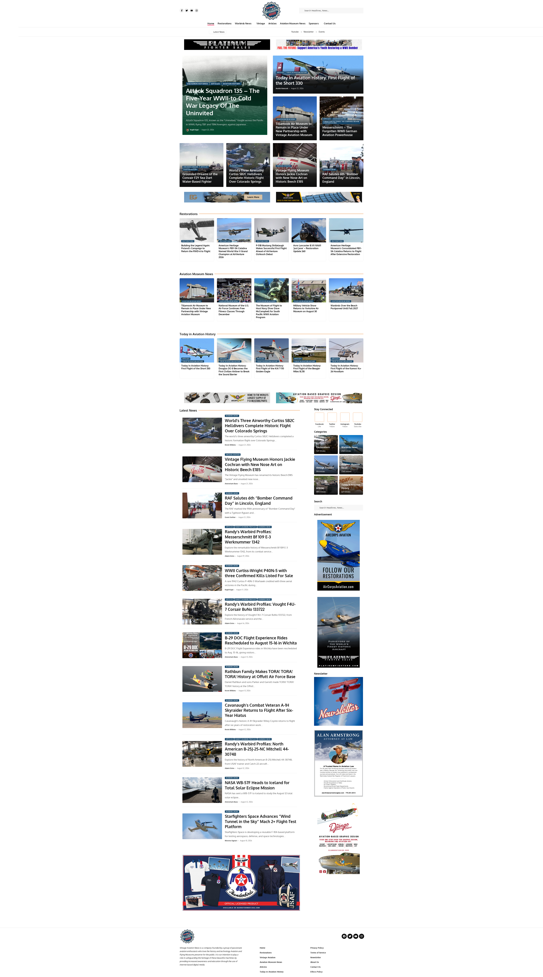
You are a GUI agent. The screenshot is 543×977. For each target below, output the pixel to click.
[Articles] (326, 485)
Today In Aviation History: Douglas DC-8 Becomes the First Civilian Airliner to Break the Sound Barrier (234, 370)
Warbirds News (236, 166)
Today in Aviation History (296, 72)
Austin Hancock (282, 88)
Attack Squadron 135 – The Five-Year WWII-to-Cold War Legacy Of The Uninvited (223, 102)
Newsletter (309, 32)
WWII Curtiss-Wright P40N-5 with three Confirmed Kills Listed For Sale (259, 573)
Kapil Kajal (194, 130)
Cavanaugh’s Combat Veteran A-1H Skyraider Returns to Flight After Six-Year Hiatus (259, 710)
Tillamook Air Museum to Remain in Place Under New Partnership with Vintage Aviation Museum (294, 129)
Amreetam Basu (231, 484)
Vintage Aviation (283, 166)
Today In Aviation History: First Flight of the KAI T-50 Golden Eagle (270, 368)
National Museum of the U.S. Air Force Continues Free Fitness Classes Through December (234, 310)
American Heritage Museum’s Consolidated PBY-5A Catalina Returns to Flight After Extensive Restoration (346, 250)
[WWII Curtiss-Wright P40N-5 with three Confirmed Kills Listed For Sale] (202, 578)
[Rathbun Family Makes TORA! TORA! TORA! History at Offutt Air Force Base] (202, 679)
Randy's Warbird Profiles (245, 527)
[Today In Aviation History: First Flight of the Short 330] (197, 350)
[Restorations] (326, 444)
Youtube (295, 32)
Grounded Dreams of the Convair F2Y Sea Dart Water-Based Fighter (200, 177)
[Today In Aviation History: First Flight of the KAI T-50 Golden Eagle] (271, 350)
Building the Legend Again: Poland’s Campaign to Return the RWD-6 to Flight (195, 248)
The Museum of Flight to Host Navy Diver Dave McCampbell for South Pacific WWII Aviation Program (269, 311)
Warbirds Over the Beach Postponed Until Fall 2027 (344, 307)
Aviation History (231, 84)
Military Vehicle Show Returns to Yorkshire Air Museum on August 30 (306, 308)
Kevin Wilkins (230, 445)
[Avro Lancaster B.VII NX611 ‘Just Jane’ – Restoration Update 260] (309, 230)
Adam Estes (229, 556)
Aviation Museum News (286, 119)
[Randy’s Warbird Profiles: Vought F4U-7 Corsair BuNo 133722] (202, 612)
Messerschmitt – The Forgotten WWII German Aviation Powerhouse (339, 131)
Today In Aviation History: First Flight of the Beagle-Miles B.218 (307, 368)
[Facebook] (319, 420)
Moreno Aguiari (231, 841)
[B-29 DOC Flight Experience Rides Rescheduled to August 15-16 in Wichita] (202, 645)
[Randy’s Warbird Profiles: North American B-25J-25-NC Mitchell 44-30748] (202, 754)
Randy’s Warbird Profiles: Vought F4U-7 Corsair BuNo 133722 (260, 607)
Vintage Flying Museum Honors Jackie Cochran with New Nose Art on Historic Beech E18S (292, 175)
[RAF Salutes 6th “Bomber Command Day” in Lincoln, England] (202, 505)
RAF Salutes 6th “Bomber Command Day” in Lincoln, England (341, 177)
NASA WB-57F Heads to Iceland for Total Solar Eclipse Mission (257, 785)
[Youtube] (191, 10)
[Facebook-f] (182, 10)
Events (322, 32)
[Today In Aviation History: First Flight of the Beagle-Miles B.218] (309, 350)
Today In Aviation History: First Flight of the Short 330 (195, 367)
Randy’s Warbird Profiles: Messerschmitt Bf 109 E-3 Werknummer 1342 (248, 536)
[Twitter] (187, 10)
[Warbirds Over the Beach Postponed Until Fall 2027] (346, 290)
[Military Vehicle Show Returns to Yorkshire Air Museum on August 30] (309, 290)
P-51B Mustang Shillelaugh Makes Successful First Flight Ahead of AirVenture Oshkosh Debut (271, 250)
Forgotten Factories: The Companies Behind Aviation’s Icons (341, 122)
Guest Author (230, 517)
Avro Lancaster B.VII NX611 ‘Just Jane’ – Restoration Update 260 (307, 248)
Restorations (187, 241)
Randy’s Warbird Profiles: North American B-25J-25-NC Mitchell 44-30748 (257, 749)
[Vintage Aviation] (326, 464)
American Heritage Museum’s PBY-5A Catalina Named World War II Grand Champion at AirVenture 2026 (233, 251)
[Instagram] (196, 10)
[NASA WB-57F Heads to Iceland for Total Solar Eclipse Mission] (202, 790)
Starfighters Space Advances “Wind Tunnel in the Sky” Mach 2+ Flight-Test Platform (260, 821)
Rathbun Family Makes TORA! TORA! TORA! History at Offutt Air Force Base (260, 674)
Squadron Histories (197, 84)
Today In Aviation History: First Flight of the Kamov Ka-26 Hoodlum (346, 368)
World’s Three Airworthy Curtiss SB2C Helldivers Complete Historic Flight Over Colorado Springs (246, 175)
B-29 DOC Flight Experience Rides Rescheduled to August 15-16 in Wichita (261, 640)
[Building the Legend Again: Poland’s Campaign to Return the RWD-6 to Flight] (197, 230)
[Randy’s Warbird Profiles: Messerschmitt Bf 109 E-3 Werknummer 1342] (202, 542)
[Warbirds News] (351, 444)
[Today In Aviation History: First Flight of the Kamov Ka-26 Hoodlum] (346, 350)
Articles (215, 84)
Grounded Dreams (190, 167)
